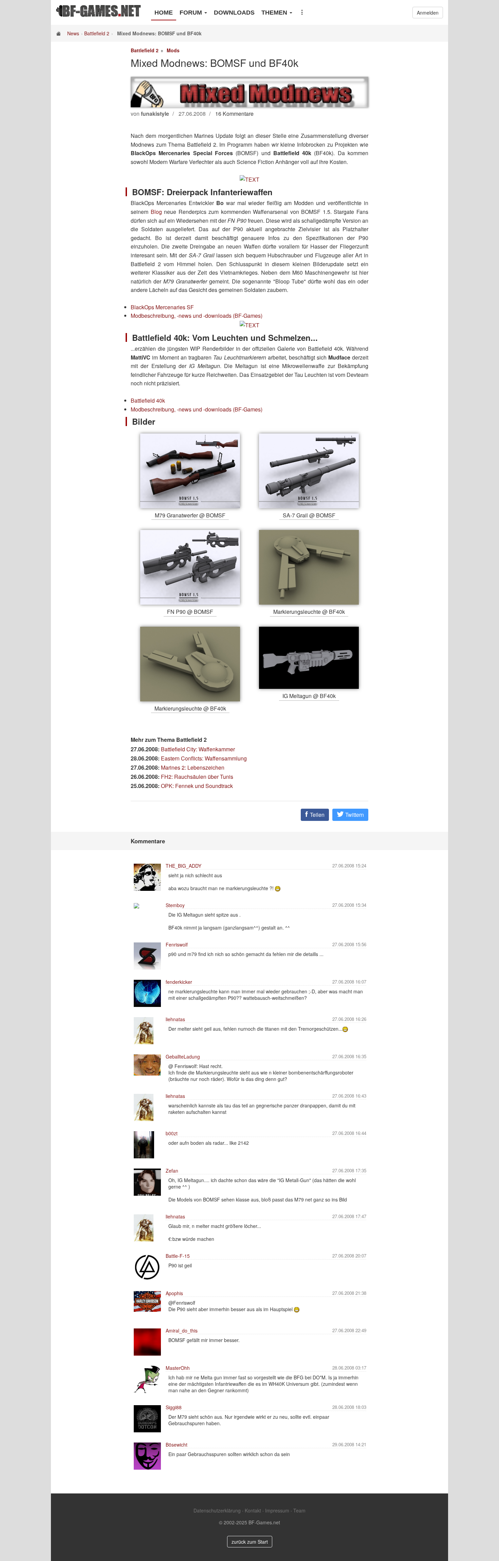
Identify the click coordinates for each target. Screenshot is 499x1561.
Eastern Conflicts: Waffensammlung (204, 758)
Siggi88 (174, 1407)
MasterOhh (178, 1367)
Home (163, 12)
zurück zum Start (250, 1541)
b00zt (172, 1133)
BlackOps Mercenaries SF (162, 307)
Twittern (354, 815)
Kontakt (253, 1510)
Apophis (174, 1293)
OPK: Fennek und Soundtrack (197, 786)
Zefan (172, 1170)
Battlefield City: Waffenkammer (198, 749)
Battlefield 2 (96, 33)
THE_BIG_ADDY (183, 865)
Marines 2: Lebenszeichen (192, 767)
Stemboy (175, 905)
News (73, 33)
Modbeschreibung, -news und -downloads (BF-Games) (196, 315)
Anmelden (428, 12)
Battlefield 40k (148, 400)
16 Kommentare (234, 113)
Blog (156, 212)
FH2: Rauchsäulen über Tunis (197, 776)
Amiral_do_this (182, 1330)
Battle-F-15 (178, 1255)
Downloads (234, 12)
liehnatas (175, 1019)
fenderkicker (179, 981)
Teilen (317, 815)
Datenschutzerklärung (217, 1510)
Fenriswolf (177, 944)
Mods (173, 50)
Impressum (277, 1510)
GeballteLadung (183, 1056)
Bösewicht (176, 1444)
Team (299, 1510)
